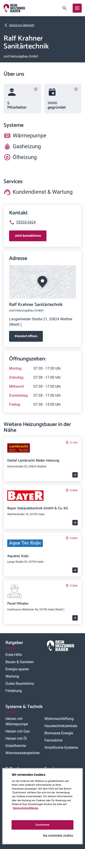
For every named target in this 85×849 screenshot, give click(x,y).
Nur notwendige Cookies (58, 835)
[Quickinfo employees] (36, 89)
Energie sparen (17, 669)
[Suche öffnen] (64, 8)
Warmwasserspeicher (22, 753)
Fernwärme (53, 740)
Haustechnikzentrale (60, 726)
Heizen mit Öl (16, 738)
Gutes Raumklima (19, 683)
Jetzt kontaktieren (28, 235)
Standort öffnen (26, 336)
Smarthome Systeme (61, 747)
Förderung (13, 691)
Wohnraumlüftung (59, 719)
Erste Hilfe (13, 655)
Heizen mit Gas (17, 731)
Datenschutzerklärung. (26, 808)
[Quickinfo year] (76, 89)
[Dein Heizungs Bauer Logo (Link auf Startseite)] (14, 8)
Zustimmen (42, 824)
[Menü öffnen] (77, 8)
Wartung (12, 676)
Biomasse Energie (58, 733)
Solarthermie (15, 746)
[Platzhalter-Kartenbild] (42, 282)
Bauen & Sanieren (19, 662)
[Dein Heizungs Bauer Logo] (60, 646)
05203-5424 (26, 222)
